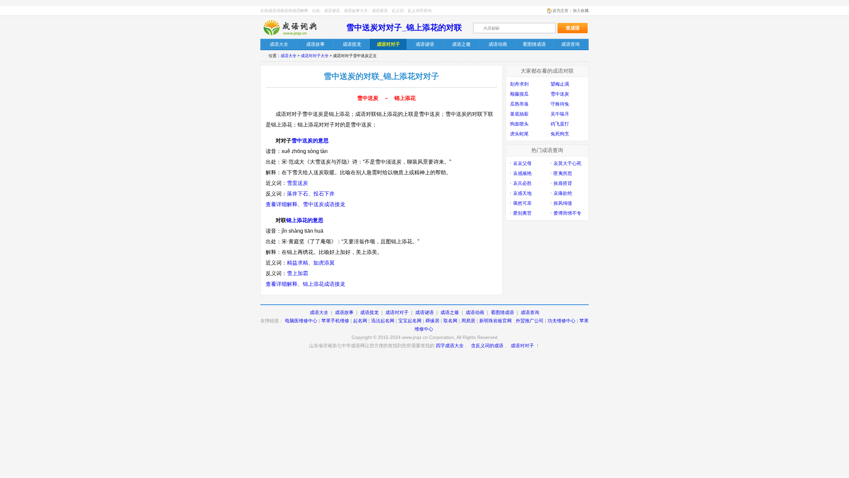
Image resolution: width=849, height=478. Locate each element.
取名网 (450, 320)
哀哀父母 (522, 163)
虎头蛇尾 (519, 133)
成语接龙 (369, 312)
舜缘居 (432, 320)
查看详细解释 (281, 204)
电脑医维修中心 (301, 320)
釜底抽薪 (519, 114)
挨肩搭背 (563, 183)
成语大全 (288, 55)
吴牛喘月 (560, 114)
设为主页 (560, 10)
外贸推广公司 (530, 320)
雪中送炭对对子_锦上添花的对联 (404, 27)
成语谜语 (424, 312)
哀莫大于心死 (567, 163)
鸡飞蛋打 (560, 123)
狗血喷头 (519, 123)
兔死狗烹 (560, 133)
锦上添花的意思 (304, 220)
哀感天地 (522, 193)
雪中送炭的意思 (310, 140)
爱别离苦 (522, 213)
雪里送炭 (297, 183)
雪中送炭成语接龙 (324, 204)
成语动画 (475, 312)
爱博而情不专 (567, 213)
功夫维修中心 (561, 320)
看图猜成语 (502, 312)
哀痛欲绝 (563, 193)
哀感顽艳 (522, 173)
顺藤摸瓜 (519, 94)
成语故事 (344, 312)
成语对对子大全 (315, 55)
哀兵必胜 (522, 183)
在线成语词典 (296, 28)
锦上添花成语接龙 (324, 284)
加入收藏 (581, 10)
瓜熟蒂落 (519, 104)
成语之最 (449, 312)
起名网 (360, 320)
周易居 (468, 320)
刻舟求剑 (519, 84)
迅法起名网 (382, 320)
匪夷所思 (563, 173)
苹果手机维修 (335, 320)
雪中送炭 (560, 94)
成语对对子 (397, 312)
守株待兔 (560, 104)
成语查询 (530, 312)
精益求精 (297, 263)
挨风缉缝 (563, 203)
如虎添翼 (324, 263)
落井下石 (297, 194)
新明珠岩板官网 (495, 320)
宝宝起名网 (410, 320)
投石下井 (324, 194)
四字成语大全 (450, 345)
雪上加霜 (297, 273)
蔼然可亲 (522, 203)
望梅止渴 (560, 84)
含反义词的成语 (487, 345)
